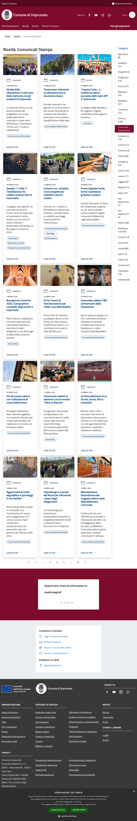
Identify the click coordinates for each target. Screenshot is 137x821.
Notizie (89, 80)
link (94, 804)
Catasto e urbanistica (45, 736)
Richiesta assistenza (44, 774)
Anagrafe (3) (123, 71)
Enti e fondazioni (9, 726)
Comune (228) (121, 120)
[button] (68, 816)
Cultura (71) (123, 144)
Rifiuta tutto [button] (79, 810)
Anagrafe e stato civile (45, 712)
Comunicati (16, 80)
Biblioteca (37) (122, 102)
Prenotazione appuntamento (48, 760)
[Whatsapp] (108, 15)
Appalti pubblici (42, 731)
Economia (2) (124, 150)
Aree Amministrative (11, 717)
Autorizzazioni (75, 736)
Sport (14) (122, 254)
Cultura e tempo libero (45, 717)
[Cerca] (132, 15)
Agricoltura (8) (123, 56)
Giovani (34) (123, 170)
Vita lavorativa (42, 722)
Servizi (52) (123, 242)
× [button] (134, 791)
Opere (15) (123, 193)
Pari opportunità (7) (123, 202)
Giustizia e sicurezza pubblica (82, 717)
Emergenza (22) (123, 163)
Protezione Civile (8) (123, 230)
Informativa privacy (78, 765)
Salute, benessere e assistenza (83, 731)
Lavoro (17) (123, 176)
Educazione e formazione (80, 712)
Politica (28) (123, 222)
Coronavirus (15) (123, 137)
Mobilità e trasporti (44, 746)
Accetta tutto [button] (58, 810)
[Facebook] (88, 15)
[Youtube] (95, 15)
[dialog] (68, 805)
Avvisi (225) (123, 86)
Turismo (39, 741)
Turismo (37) (123, 265)
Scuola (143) (123, 237)
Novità (17, 36)
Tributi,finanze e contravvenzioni (84, 722)
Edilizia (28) (123, 156)
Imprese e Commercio (45, 726)
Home (7, 36)
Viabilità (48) (123, 279)
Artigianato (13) (123, 79)
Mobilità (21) (123, 187)
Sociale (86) (123, 248)
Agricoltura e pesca (77, 741)
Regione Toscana (9, 3)
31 (78, 562)
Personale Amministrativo (13, 736)
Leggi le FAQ (41, 770)
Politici (5, 731)
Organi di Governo (10, 712)
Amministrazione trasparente (82, 760)
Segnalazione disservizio (46, 765)
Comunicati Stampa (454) (124, 129)
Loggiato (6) (123, 181)
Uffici (4, 722)
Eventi (106, 740)
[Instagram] (101, 15)
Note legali (74, 770)
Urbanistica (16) (123, 272)
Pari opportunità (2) (123, 214)
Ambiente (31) (122, 64)
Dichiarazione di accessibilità (82, 774)
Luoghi (106, 735)
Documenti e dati (9, 741)
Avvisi (105, 722)
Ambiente (73, 726)
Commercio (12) (123, 111)
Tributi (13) (123, 259)
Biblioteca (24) (122, 93)
